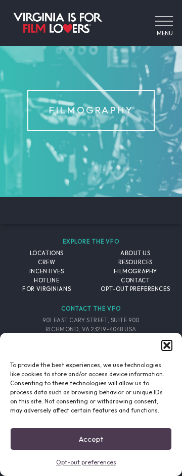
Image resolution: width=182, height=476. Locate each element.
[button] (167, 345)
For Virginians (46, 288)
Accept (91, 439)
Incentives (46, 271)
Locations (47, 253)
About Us (135, 253)
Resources (135, 262)
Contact (135, 280)
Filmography (135, 271)
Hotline (46, 280)
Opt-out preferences (86, 462)
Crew (46, 262)
